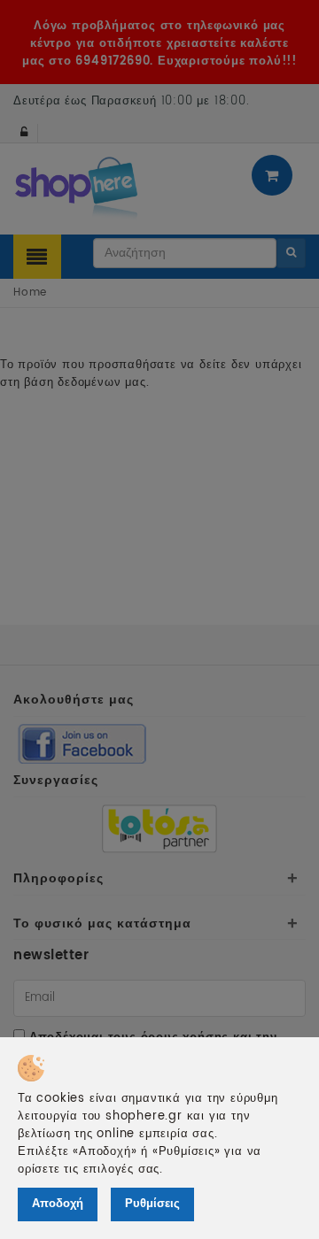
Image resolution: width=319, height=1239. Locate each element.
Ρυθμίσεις (152, 1204)
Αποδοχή (57, 1204)
